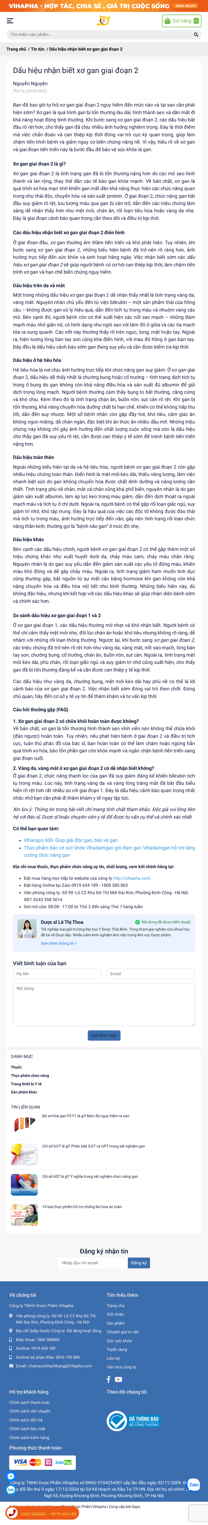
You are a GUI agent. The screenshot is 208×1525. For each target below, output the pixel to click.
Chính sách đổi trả (25, 1420)
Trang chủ (115, 1305)
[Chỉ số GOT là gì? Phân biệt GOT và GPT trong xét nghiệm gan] (24, 1154)
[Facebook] (10, 1476)
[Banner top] (104, 5)
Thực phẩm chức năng (30, 1075)
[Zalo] (10, 1489)
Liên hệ (113, 1358)
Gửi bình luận (104, 1035)
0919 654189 (63, 1514)
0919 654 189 (43, 1348)
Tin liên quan (25, 1107)
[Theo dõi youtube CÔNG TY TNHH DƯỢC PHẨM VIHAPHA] (118, 1380)
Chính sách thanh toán (29, 1402)
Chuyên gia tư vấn (123, 1331)
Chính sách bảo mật (27, 1428)
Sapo (136, 1506)
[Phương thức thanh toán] (42, 1462)
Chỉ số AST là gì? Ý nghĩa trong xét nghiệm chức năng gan (90, 1176)
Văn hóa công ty (121, 1367)
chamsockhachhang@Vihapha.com (60, 1366)
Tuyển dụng (117, 1349)
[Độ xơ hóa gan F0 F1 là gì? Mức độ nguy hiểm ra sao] (24, 1124)
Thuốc (16, 1067)
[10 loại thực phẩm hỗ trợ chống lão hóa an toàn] (24, 1215)
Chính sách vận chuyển (29, 1411)
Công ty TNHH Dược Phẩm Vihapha (76, 1506)
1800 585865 (48, 1339)
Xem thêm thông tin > (59, 943)
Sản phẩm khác (24, 1092)
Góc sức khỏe (119, 1340)
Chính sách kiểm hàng (29, 1437)
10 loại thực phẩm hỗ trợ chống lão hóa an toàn (82, 1207)
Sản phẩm (116, 1323)
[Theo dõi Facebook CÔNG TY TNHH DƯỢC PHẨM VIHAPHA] (108, 1380)
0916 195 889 (68, 1357)
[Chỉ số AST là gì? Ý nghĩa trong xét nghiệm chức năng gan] (24, 1185)
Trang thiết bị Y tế (26, 1084)
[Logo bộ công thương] (134, 1420)
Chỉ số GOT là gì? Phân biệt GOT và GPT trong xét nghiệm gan (93, 1146)
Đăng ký (139, 1262)
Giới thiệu (115, 1314)
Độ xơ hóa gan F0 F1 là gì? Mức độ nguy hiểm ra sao (85, 1116)
